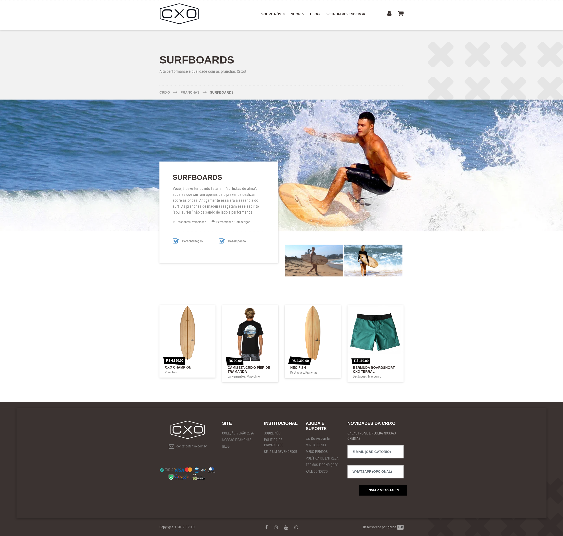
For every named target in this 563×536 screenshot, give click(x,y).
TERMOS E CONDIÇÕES (322, 465)
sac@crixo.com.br (318, 438)
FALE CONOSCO (317, 471)
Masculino (253, 376)
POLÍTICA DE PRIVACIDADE (273, 442)
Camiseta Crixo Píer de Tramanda (249, 369)
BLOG (226, 446)
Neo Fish (298, 367)
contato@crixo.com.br (191, 446)
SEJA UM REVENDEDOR (280, 452)
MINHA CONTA (316, 445)
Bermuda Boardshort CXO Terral (374, 369)
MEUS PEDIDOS (317, 452)
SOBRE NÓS (272, 433)
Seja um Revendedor (345, 14)
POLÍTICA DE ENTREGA (322, 458)
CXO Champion (178, 367)
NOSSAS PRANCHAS (237, 440)
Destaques (297, 372)
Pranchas (171, 372)
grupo (395, 527)
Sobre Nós (271, 14)
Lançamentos (236, 376)
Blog (315, 14)
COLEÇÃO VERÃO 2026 (238, 433)
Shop (295, 14)
